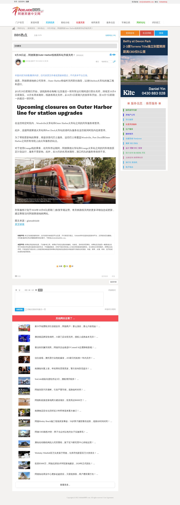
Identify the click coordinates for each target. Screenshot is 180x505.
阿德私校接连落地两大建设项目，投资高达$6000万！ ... (60, 400)
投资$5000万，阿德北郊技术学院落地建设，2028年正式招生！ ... (65, 463)
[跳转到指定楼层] (114, 62)
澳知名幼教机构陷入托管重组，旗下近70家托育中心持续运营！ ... (65, 442)
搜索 (161, 33)
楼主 (97, 62)
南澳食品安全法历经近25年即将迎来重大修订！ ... (58, 411)
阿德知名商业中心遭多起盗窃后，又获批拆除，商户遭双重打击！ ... (66, 474)
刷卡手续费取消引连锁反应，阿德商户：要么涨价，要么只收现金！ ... (67, 326)
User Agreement (108, 498)
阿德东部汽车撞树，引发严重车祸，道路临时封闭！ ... (60, 390)
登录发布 (130, 33)
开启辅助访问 (105, 2)
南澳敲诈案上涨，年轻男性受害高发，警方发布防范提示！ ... (63, 368)
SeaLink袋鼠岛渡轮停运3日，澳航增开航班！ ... (57, 379)
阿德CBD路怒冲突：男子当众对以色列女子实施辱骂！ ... (61, 432)
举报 (113, 276)
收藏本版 (111, 35)
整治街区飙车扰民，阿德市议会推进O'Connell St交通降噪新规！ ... (65, 347)
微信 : (161, 2)
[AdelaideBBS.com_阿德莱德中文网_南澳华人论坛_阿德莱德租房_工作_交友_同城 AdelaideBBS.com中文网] (28, 15)
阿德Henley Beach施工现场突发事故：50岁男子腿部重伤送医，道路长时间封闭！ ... (73, 421)
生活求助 (147, 33)
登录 (15, 2)
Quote (29, 290)
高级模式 (112, 290)
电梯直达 (105, 62)
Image (22, 290)
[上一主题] (113, 55)
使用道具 (105, 276)
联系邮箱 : (143, 2)
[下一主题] (115, 55)
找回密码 (21, 2)
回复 (19, 276)
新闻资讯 (31, 28)
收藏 (60, 266)
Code (32, 290)
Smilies (36, 290)
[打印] (111, 55)
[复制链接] (79, 55)
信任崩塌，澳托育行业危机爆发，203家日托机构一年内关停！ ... (65, 358)
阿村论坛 (21, 28)
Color (19, 290)
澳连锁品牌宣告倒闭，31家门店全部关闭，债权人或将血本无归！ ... (66, 337)
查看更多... (65, 485)
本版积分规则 (110, 309)
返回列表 (113, 282)
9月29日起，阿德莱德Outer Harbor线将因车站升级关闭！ (70, 28)
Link (26, 290)
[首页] (13, 28)
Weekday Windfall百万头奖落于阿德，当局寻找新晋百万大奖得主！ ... (67, 453)
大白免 (27, 61)
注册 (27, 2)
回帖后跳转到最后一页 (36, 309)
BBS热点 (41, 28)
